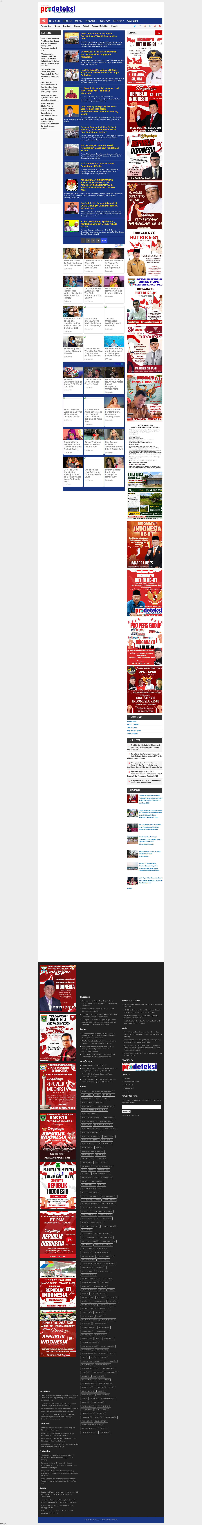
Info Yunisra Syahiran (102, 1211)
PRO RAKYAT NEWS (134, 730)
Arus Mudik (86, 1095)
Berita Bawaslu (88, 1106)
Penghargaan (87, 1331)
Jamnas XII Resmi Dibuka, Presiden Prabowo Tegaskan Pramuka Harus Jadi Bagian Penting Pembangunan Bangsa (49, 109)
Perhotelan (86, 1335)
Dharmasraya (87, 1159)
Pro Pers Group (101, 1365)
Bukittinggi (86, 1155)
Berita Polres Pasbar (89, 1136)
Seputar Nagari (87, 1384)
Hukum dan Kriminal (100, 1174)
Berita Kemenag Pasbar (90, 1117)
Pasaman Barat (87, 1320)
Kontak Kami (128, 1085)
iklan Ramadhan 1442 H (90, 1200)
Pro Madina (86, 1365)
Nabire (84, 1294)
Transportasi (100, 1421)
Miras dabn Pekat (100, 1286)
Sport (92, 1399)
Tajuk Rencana (87, 1406)
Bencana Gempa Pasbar (90, 1102)
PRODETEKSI (131, 722)
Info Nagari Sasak (101, 1207)
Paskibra (85, 1324)
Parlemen (99, 1312)
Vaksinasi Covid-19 (89, 1429)
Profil (84, 1372)
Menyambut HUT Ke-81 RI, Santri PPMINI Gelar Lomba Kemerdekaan (49, 98)
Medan (104, 1282)
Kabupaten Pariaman (89, 1226)
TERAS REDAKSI (87, 1414)
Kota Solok (103, 1260)
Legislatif (99, 1267)
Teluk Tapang (100, 1410)
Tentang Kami (46, 26)
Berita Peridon (108, 1129)
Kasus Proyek (105, 1237)
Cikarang (99, 1155)
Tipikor (97, 1417)
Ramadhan (111, 1372)
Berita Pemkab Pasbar (90, 1129)
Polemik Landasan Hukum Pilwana (94, 1065)
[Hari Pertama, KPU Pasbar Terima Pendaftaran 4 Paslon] (71, 174)
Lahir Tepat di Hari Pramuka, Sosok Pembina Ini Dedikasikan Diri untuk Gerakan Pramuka (50, 123)
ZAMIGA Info (104, 1432)
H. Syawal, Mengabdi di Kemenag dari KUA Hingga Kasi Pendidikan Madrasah (100, 90)
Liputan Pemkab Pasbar (90, 1279)
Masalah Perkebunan (89, 1282)
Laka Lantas (86, 1267)
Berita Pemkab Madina (102, 1125)
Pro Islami (110, 1361)
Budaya (98, 1147)
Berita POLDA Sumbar (89, 1132)
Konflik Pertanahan (105, 1256)
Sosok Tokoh (102, 1395)
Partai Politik (87, 1316)
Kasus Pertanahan (89, 1237)
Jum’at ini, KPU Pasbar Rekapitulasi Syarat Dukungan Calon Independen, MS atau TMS (99, 205)
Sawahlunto (97, 1376)
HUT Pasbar (105, 1177)
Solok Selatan (87, 1391)
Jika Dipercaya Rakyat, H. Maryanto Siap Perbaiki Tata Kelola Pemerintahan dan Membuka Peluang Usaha (99, 110)
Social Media (105, 20)
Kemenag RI (101, 1249)
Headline (101, 1170)
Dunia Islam (86, 1162)
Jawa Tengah (96, 1222)
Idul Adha (95, 1181)
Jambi (84, 1222)
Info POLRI (85, 1211)
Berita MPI (85, 1125)
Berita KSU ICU (105, 1121)
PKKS (112, 1354)
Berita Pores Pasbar (89, 1140)
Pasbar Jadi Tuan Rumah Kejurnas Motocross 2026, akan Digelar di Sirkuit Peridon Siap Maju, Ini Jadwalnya (59, 1494)
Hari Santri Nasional (103, 1166)
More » (129, 888)
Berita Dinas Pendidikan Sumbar (93, 1110)
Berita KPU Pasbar (88, 1121)
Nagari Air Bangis (98, 1294)
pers (97, 1339)
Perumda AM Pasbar (89, 1346)
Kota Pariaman (87, 1260)
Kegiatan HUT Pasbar (102, 1245)
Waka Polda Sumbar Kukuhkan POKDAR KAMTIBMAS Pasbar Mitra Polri (99, 36)
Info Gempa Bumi (108, 1204)
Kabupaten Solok (108, 1226)
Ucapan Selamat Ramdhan (91, 1425)
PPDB (92, 1357)
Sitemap (77, 26)
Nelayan (112, 1297)
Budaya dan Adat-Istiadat (91, 1151)
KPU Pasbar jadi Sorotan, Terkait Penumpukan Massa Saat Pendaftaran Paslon (100, 148)
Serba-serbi (86, 1387)
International (104, 1215)
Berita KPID (108, 1117)
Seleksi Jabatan (88, 1380)
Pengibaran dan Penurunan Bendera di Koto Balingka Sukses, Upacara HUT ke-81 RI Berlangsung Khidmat (49, 87)
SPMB (84, 1399)
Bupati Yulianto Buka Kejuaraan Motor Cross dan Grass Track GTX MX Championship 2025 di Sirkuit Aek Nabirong (143, 1034)
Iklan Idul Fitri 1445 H (89, 1196)
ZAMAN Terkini (132, 728)
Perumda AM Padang (89, 1342)
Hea (83, 1170)
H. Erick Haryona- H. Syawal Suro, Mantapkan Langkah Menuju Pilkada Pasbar (99, 224)
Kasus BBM (86, 1230)
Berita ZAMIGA (87, 1144)
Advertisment (132, 20)
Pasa (98, 1316)
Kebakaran (86, 1245)
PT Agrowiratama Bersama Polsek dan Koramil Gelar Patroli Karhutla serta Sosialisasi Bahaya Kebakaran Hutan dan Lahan (50, 60)
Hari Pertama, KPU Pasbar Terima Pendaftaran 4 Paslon (97, 164)
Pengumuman (102, 1331)
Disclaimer (67, 26)
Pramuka (102, 1357)
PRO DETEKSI (100, 1520)
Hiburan (85, 1174)
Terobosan (86, 1417)
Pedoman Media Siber (100, 26)
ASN (97, 1095)
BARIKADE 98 (86, 1099)
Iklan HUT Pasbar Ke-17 (90, 1189)
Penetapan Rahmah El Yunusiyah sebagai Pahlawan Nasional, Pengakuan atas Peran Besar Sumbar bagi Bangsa (59, 1465)
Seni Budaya (103, 1380)
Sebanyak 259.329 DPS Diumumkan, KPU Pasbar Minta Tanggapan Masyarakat (99, 54)
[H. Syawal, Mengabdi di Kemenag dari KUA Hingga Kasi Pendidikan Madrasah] (71, 99)
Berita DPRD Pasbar (89, 1114)
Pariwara (103, 1309)
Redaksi (86, 26)
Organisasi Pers (97, 1301)
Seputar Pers (104, 1384)
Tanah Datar (103, 1406)
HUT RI (84, 1181)
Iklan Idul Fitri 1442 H (89, 1192)
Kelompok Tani (87, 1249)
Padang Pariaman (106, 1305)
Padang (111, 1301)
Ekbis (103, 1162)
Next (104, 241)
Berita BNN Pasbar (105, 1106)
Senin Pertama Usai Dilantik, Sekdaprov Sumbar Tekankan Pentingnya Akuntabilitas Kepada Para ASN (58, 1481)
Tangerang (86, 1410)
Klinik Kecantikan (101, 1252)
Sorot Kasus (87, 1395)
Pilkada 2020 (86, 1350)
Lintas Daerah (103, 1271)
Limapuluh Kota (87, 1271)
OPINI (83, 1301)
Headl (91, 1170)
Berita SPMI (106, 1140)
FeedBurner (135, 1115)
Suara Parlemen (107, 1399)
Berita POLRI (108, 1136)
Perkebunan (86, 1339)
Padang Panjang (88, 1305)
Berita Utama (54, 20)
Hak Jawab (86, 1166)
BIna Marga (86, 1147)
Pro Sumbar (91, 20)
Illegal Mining (109, 1200)
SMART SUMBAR (133, 725)
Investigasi (67, 20)
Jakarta (105, 1219)
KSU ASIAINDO (108, 1264)
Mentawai (85, 1286)
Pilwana (102, 1354)
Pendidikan (102, 1327)
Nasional (78, 20)
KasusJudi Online (107, 1241)
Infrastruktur (87, 1215)
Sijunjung (100, 1387)
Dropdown (118, 20)
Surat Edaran (97, 1402)
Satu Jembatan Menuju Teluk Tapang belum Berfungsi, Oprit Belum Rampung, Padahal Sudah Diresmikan (99, 1003)
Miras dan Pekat (88, 1290)
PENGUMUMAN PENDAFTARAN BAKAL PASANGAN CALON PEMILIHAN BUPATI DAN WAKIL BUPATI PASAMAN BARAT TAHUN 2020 (98, 185)
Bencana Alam (101, 1099)
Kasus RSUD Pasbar (89, 1241)
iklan (100, 1185)
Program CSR (97, 1372)
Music (110, 1290)
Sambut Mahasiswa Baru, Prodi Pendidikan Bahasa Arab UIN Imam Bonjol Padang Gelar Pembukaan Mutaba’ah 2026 (50, 44)
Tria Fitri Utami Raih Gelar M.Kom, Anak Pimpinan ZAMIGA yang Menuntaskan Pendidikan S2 (50, 74)
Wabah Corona (87, 1432)
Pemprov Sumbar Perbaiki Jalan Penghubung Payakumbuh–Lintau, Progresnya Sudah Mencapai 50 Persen (59, 1473)
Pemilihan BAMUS (88, 1327)
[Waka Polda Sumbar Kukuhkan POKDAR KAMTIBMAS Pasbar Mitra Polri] (71, 44)
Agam (84, 1091)
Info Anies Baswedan (89, 1204)
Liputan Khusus (87, 1275)
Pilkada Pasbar (87, 1354)
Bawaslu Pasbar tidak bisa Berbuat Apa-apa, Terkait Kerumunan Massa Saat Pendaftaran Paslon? (98, 129)
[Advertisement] (121, 10)
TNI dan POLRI (109, 1417)
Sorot (100, 1391)
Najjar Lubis (86, 1297)
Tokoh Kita (86, 1421)
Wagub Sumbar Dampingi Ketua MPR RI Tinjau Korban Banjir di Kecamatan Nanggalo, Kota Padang (57, 1457)
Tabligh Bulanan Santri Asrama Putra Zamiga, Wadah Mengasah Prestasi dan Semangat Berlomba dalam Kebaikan (58, 1416)
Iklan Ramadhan (108, 1196)
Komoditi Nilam (87, 1256)
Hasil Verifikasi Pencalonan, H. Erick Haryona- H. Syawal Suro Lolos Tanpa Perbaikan (100, 72)
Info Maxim (86, 1207)
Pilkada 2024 (100, 1350)
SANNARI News (132, 733)
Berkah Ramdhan (103, 1144)
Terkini (99, 1414)
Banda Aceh (107, 1095)
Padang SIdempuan (88, 1309)
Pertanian (107, 1339)
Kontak (57, 26)
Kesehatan (86, 1252)
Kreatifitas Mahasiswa (90, 1264)
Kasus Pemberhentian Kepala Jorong (95, 1234)
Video (103, 1429)
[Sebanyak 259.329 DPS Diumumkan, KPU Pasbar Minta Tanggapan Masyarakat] (71, 62)
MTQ (100, 1290)
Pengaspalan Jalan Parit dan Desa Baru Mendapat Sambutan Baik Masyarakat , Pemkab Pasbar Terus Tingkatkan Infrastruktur (142, 1047)
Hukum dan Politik (88, 1177)
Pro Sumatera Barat (89, 1369)
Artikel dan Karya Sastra (101, 1091)
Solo (111, 1387)
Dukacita (100, 1159)
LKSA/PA (107, 1279)
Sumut (84, 1402)
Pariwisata (86, 1312)
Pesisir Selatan (106, 1346)
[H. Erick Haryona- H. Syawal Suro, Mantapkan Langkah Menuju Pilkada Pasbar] (71, 232)
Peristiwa (99, 1335)
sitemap (127, 1079)
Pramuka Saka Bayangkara (92, 1361)
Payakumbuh (98, 1324)
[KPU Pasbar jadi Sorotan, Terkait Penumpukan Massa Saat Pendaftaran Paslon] (71, 156)
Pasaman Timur (106, 1320)
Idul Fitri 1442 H (87, 1185)
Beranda (114, 26)
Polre (84, 1357)
